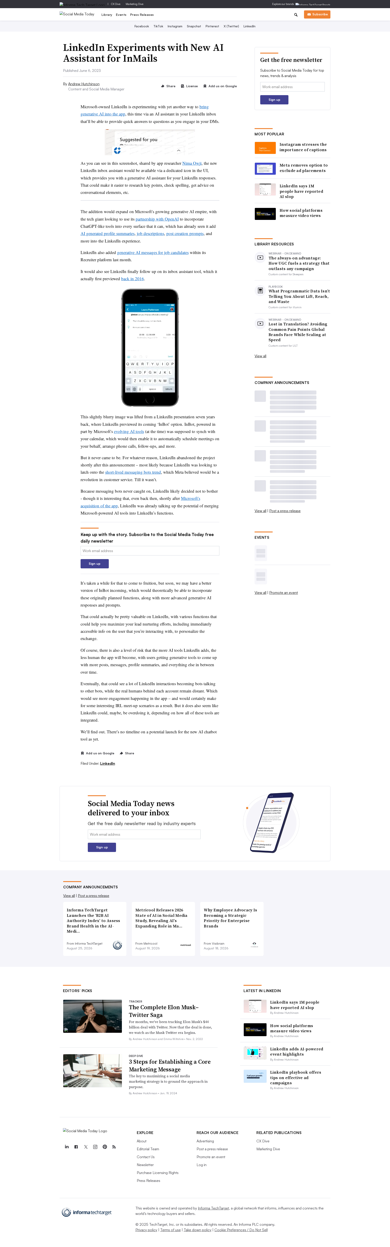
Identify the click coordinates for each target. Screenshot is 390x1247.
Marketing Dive (134, 4)
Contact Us (146, 1157)
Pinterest (212, 26)
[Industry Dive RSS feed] (114, 1147)
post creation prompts (185, 233)
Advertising (205, 1141)
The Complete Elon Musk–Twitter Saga (164, 1011)
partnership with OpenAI (157, 219)
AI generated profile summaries (108, 233)
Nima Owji (192, 163)
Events (121, 14)
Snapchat (194, 26)
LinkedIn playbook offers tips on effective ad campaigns (295, 1077)
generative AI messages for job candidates (153, 252)
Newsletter (145, 1164)
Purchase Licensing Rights (158, 1172)
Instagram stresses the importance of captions (303, 147)
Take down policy (197, 1230)
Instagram (175, 26)
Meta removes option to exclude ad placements (304, 167)
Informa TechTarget (213, 1208)
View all (260, 356)
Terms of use (170, 1230)
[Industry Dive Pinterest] (104, 1147)
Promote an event (283, 592)
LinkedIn (249, 26)
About (141, 1141)
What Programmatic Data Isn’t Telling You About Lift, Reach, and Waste (299, 296)
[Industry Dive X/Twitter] (85, 1147)
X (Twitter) (231, 26)
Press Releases (142, 14)
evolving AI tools (129, 431)
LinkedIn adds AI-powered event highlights (296, 1051)
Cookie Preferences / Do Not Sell (241, 1230)
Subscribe (320, 14)
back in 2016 (132, 278)
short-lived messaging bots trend (133, 472)
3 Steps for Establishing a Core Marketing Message (170, 1065)
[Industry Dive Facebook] (76, 1147)
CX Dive (115, 4)
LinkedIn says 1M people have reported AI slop (301, 191)
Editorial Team (148, 1149)
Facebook (142, 26)
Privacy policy (146, 1230)
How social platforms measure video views (301, 213)
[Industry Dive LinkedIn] (66, 1147)
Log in (202, 1164)
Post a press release (285, 510)
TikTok (158, 26)
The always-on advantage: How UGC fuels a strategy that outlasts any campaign (299, 263)
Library (107, 14)
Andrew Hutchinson (84, 84)
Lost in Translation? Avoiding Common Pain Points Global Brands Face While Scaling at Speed (298, 332)
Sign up (94, 563)
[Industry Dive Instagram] (95, 1147)
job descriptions (150, 233)
